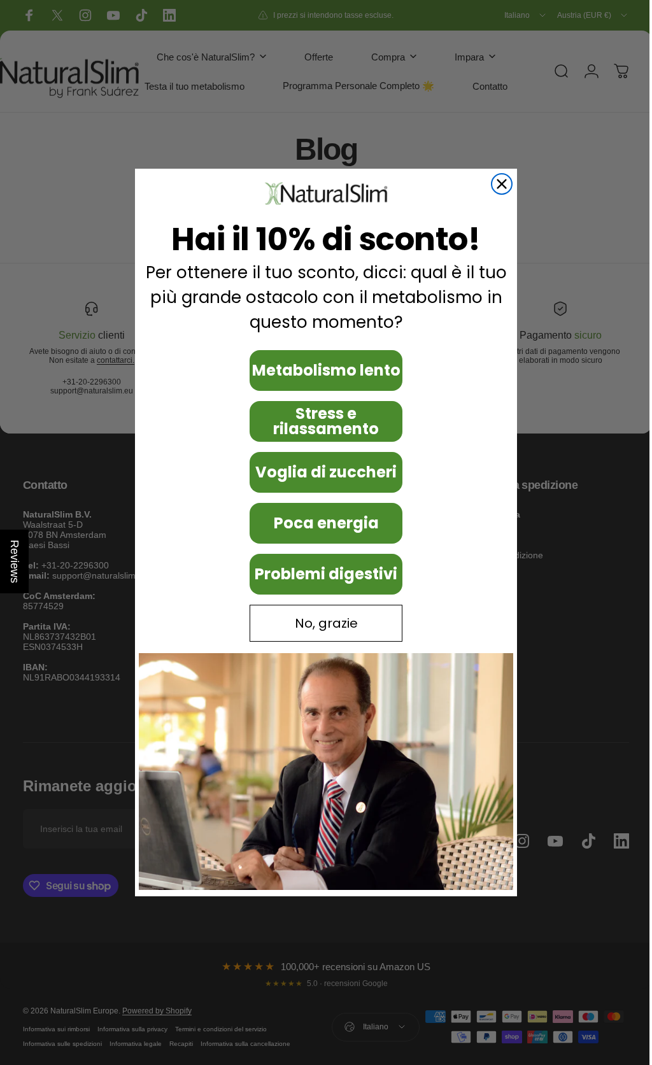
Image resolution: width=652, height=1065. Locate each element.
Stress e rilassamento (321, 421)
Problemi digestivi (321, 573)
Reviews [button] (14, 561)
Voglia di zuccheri (321, 472)
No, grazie (321, 623)
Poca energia (321, 522)
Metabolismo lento (321, 370)
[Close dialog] (497, 184)
